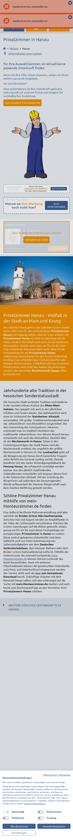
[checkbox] (6, 812)
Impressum (64, 774)
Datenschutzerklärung (34, 803)
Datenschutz (50, 774)
